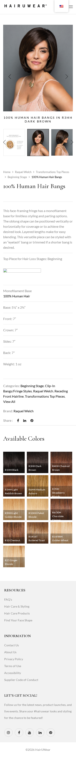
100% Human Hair (16, 296)
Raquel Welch (23, 172)
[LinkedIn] (24, 420)
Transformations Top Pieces (52, 172)
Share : (8, 420)
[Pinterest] (31, 420)
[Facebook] (18, 420)
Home (7, 172)
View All (9, 401)
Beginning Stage (17, 177)
